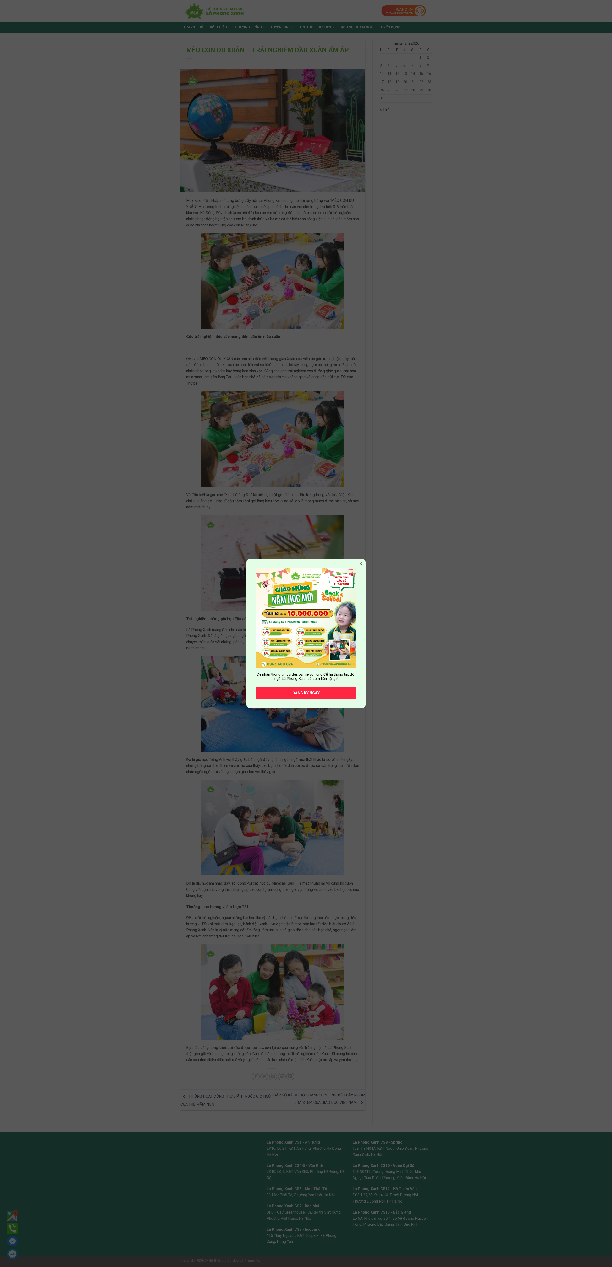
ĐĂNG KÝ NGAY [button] (306, 693)
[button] (361, 563)
